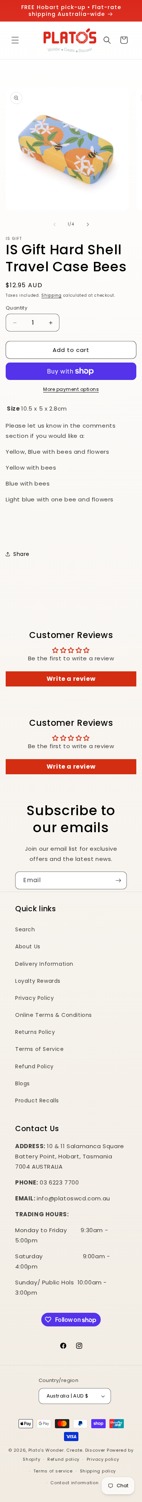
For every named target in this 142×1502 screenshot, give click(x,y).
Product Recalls (37, 1100)
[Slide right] (88, 224)
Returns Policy (35, 1032)
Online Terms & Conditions (53, 1015)
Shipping (51, 295)
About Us (28, 946)
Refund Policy (34, 1066)
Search (25, 929)
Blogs (22, 1083)
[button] (15, 40)
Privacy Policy (34, 998)
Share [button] (21, 554)
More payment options (71, 389)
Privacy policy (103, 1459)
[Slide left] (54, 224)
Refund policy (63, 1459)
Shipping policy (98, 1471)
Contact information (74, 1483)
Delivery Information (44, 964)
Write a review (71, 678)
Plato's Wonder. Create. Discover (66, 1450)
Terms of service (53, 1471)
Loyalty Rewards (38, 981)
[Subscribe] (118, 880)
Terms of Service (39, 1049)
